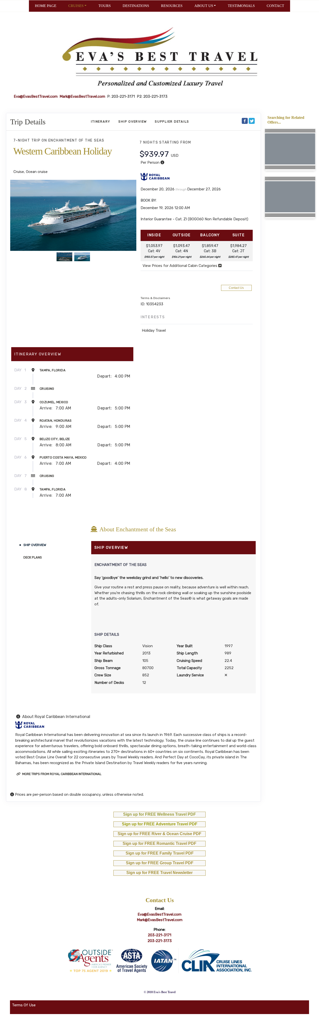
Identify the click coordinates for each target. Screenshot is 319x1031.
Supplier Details (172, 121)
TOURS (104, 6)
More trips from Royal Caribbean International (61, 774)
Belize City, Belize (55, 439)
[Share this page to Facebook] (245, 121)
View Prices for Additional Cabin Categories (180, 265)
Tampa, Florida (53, 370)
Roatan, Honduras (56, 420)
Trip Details (28, 122)
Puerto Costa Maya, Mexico (63, 457)
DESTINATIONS (136, 6)
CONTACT (275, 6)
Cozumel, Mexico (54, 402)
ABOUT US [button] (203, 6)
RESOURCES (171, 6)
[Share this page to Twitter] (252, 121)
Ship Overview (132, 121)
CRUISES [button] (75, 6)
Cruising (47, 389)
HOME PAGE (45, 6)
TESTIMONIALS (241, 6)
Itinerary (100, 121)
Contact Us (236, 288)
